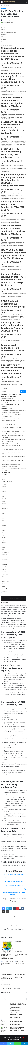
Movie (3, 530)
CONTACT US (4, 29)
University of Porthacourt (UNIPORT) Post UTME (14, 878)
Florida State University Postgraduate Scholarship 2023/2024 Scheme (17, 1009)
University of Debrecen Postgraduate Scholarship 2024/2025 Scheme (12, 205)
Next (6, 388)
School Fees (4, 566)
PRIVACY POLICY (4, 31)
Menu (2, 24)
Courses (4, 489)
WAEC (3, 586)
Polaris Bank (4, 554)
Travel (3, 576)
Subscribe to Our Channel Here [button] (7, 398)
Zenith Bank (4, 591)
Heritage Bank (5, 508)
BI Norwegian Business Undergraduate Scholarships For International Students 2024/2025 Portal (12, 54)
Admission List (5, 476)
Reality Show (4, 559)
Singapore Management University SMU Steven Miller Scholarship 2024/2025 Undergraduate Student (13, 180)
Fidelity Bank (4, 498)
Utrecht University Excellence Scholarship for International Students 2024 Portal (13, 369)
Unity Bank (4, 583)
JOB (2, 41)
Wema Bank (4, 588)
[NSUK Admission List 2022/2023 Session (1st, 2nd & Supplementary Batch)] (7, 947)
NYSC (3, 549)
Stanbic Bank (5, 571)
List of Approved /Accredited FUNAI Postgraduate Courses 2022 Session (21, 954)
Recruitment (4, 562)
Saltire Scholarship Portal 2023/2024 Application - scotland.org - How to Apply (17, 1029)
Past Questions (5, 552)
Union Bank (4, 579)
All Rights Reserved (21, 598)
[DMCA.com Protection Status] (7, 592)
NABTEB (4, 537)
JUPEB (3, 520)
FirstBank (4, 503)
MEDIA (2, 36)
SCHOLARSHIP (4, 34)
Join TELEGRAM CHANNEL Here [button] (7, 45)
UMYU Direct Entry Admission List (14, 885)
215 (4, 388)
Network (4, 542)
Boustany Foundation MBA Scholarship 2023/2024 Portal (18, 1003)
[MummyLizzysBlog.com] (9, 2)
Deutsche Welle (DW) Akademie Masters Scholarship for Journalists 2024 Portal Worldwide (12, 128)
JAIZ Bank (4, 513)
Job (3, 518)
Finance (3, 501)
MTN (3, 535)
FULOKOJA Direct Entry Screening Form (14, 874)
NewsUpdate (4, 545)
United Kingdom (5, 581)
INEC (3, 510)
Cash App (4, 486)
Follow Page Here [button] (4, 402)
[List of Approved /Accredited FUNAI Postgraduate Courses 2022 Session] (21, 945)
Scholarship (4, 564)
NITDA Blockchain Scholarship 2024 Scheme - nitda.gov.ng (13, 304)
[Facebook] (3, 908)
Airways (3, 479)
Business (4, 484)
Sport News (4, 569)
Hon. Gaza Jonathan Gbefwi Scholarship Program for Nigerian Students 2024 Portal (12, 102)
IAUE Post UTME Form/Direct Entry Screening (14, 889)
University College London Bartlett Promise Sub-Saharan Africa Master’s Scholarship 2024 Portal (13, 280)
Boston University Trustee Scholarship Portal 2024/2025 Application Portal (11, 153)
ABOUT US (3, 27)
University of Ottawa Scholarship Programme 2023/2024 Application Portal (7, 977)
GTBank (3, 506)
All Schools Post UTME (7, 481)
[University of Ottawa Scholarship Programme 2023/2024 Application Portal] (7, 967)
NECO (3, 540)
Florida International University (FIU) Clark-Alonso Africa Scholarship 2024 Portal (13, 77)
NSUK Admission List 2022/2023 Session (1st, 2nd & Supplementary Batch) (7, 956)
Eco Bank (4, 491)
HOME (2, 25)
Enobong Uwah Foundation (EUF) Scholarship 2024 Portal (13, 348)
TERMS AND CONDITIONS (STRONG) (8, 32)
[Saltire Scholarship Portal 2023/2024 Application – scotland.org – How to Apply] (5, 1030)
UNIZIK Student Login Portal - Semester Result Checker (20, 976)
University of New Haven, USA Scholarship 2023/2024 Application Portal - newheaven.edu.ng (17, 1015)
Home (3, 5)
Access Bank (4, 474)
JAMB (3, 515)
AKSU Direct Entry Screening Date (14, 881)
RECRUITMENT (4, 39)
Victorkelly (5, 20)
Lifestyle (4, 525)
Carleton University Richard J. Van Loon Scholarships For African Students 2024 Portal (13, 230)
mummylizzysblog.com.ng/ (14, 1039)
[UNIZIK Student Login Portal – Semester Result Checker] (21, 967)
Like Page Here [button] (4, 406)
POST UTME (3, 37)
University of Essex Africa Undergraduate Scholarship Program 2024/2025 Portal (12, 326)
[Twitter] (7, 908)
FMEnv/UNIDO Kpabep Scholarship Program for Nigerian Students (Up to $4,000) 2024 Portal (13, 254)
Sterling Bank (5, 574)
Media (3, 527)
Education (8, 5)
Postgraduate (5, 557)
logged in (9, 988)
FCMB (3, 496)
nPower (3, 547)
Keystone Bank (5, 523)
